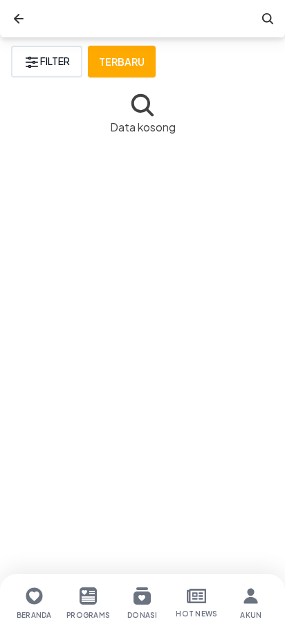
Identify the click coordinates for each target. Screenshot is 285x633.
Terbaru (122, 61)
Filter (55, 61)
